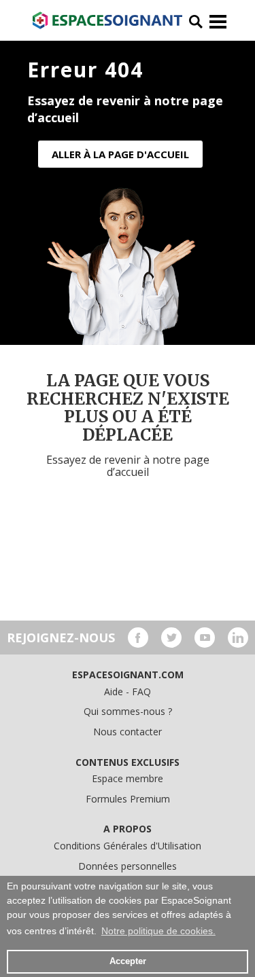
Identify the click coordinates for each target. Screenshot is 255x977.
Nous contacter (127, 731)
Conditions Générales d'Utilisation (127, 845)
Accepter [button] (127, 961)
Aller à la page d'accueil (120, 154)
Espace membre (127, 778)
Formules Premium (128, 798)
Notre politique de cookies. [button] (158, 930)
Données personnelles (127, 866)
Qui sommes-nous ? (128, 711)
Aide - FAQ (127, 691)
